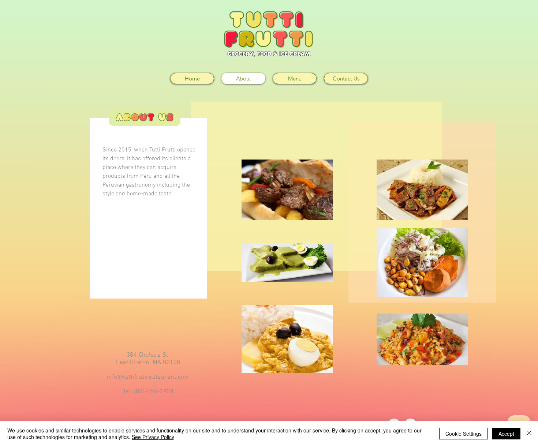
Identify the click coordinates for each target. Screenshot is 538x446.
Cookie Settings (463, 433)
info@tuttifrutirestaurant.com (148, 377)
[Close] (529, 433)
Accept (506, 433)
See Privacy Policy (153, 437)
